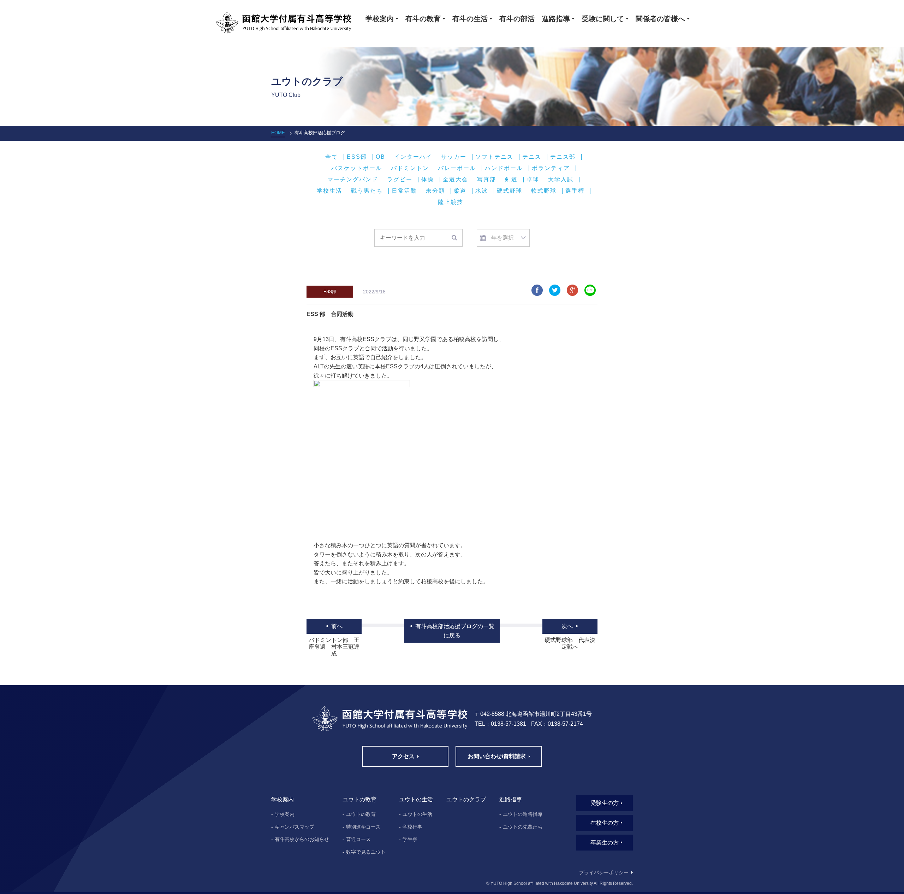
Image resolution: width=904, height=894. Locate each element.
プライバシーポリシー (604, 872)
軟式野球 (544, 191)
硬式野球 (509, 191)
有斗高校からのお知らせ (302, 839)
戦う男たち (367, 191)
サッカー (453, 157)
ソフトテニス (494, 157)
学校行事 (412, 827)
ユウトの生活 (417, 814)
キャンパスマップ (294, 827)
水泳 (481, 191)
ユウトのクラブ (466, 799)
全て (331, 157)
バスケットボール (356, 168)
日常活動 (404, 191)
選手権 (574, 191)
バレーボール (457, 168)
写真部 (486, 179)
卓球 (533, 179)
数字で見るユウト (366, 852)
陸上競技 (450, 202)
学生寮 (410, 839)
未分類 (435, 191)
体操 (427, 179)
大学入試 (560, 179)
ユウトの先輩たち (522, 827)
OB (380, 157)
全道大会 (455, 179)
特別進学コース (363, 827)
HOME (278, 132)
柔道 (460, 191)
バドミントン (410, 168)
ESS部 (357, 157)
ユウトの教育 (361, 814)
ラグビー (399, 179)
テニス (531, 157)
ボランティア (551, 168)
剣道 (511, 179)
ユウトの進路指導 (522, 814)
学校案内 (285, 814)
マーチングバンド (352, 179)
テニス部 (563, 157)
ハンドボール (504, 168)
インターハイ (413, 157)
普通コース (358, 839)
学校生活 (329, 191)
